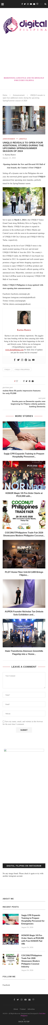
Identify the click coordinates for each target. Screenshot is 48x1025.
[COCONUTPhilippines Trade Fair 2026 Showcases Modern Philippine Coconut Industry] (24, 514)
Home (5, 95)
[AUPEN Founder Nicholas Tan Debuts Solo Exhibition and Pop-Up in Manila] (24, 593)
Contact (23, 1009)
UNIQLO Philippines (22, 369)
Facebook (6, 985)
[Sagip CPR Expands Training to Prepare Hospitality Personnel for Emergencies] (24, 435)
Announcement (19, 95)
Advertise (31, 1009)
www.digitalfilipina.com (14, 349)
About (15, 1009)
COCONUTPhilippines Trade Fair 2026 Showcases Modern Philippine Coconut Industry (31, 961)
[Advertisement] (24, 56)
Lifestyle (23, 139)
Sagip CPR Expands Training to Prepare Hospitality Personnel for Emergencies (33, 919)
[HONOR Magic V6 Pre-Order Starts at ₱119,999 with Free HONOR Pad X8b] (24, 475)
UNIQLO (7, 369)
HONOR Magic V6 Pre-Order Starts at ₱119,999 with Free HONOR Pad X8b (32, 939)
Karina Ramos (10, 154)
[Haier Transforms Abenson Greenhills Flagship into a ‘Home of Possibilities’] (24, 633)
